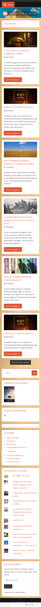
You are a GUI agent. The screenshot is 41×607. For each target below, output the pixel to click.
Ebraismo (11, 441)
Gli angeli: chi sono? (21, 475)
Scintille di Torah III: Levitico (19, 107)
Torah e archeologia (15, 455)
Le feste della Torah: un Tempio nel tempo (17, 52)
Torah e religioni (13, 458)
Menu (10, 4)
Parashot (12, 451)
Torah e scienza (13, 461)
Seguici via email (12, 564)
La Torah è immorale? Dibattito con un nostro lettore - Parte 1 (22, 512)
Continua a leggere (12, 80)
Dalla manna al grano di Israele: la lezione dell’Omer (19, 162)
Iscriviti (8, 586)
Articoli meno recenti (20, 362)
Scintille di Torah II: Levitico (18, 333)
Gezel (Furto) (18, 520)
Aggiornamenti (13, 438)
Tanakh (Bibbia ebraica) (17, 447)
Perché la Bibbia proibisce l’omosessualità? (17, 278)
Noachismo (11, 444)
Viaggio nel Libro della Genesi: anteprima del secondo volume (22, 484)
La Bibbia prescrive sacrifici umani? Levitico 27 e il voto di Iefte (19, 220)
